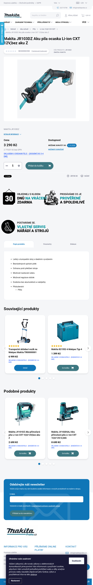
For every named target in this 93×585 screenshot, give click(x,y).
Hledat (57, 15)
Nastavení (15, 581)
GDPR (39, 3)
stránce (33, 574)
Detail (25, 368)
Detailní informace (11, 134)
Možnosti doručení (56, 149)
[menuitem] (8, 22)
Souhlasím (76, 561)
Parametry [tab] (47, 244)
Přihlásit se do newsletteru (22, 513)
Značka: (60, 52)
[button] (39, 378)
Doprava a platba (10, 3)
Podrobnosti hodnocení (39, 51)
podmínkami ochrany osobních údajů (46, 506)
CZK (82, 3)
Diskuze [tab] (73, 244)
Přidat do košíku (35, 165)
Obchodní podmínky (26, 3)
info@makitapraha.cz (78, 553)
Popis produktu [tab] (19, 244)
